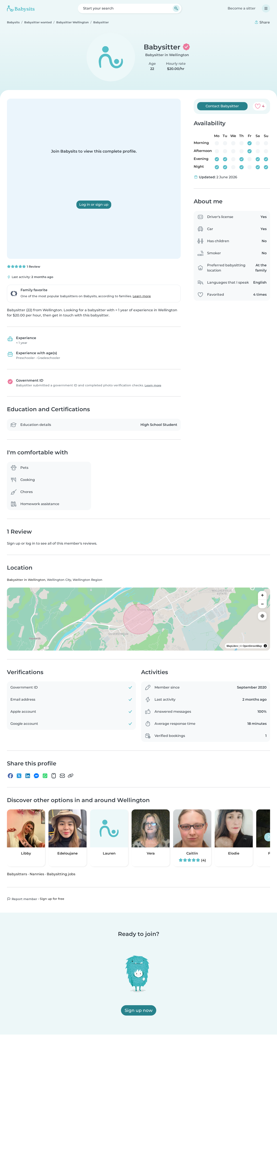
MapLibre (232, 646)
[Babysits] (21, 8)
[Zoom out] (262, 604)
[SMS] (53, 776)
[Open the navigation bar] (266, 8)
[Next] (268, 837)
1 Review (33, 267)
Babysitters (17, 874)
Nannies (37, 874)
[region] (138, 619)
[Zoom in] (262, 595)
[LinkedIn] (27, 776)
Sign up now (139, 1010)
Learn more (142, 296)
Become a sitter (242, 8)
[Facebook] (10, 776)
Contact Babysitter (222, 106)
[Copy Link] (71, 776)
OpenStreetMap (252, 646)
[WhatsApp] (45, 776)
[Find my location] (262, 616)
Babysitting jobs (61, 874)
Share (264, 22)
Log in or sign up (93, 204)
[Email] (62, 776)
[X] (19, 776)
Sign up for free (52, 899)
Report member (24, 899)
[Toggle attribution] (265, 645)
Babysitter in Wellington (167, 55)
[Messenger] (36, 776)
